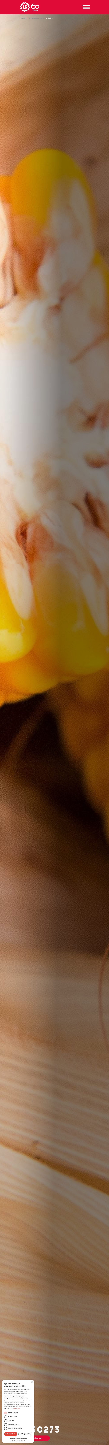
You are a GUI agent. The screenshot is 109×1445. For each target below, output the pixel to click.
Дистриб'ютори (35, 1438)
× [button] (31, 1382)
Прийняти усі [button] (10, 1434)
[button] (18, 1438)
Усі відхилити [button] (25, 1434)
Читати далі (16, 1408)
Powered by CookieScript (18, 1440)
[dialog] (18, 1411)
